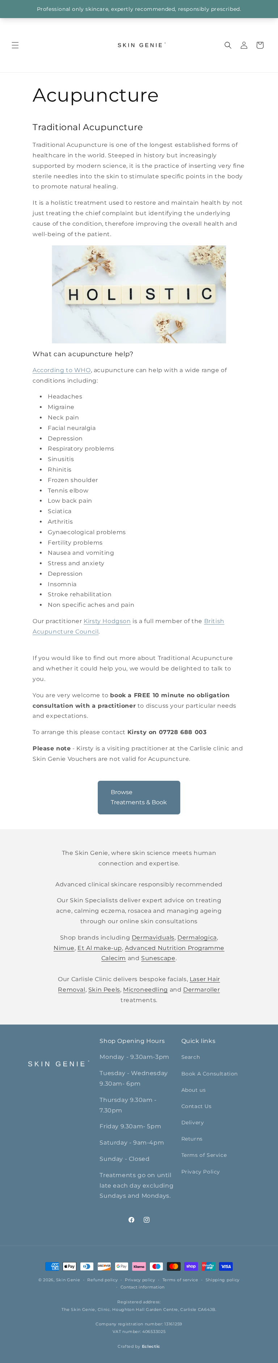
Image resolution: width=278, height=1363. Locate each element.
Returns (192, 1139)
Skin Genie (68, 1279)
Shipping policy (223, 1279)
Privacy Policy (200, 1171)
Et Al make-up (99, 948)
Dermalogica (197, 937)
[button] (15, 45)
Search (190, 1057)
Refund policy (102, 1279)
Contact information (143, 1287)
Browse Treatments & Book (139, 797)
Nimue (64, 948)
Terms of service (180, 1279)
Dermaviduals (153, 937)
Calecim (113, 958)
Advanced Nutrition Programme (174, 948)
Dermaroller (201, 989)
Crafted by (139, 1346)
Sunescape (158, 958)
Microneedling (145, 989)
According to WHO (62, 370)
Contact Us (196, 1106)
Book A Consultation (209, 1073)
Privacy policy (140, 1279)
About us (193, 1090)
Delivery (192, 1122)
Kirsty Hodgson (107, 621)
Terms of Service (204, 1155)
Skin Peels (104, 989)
